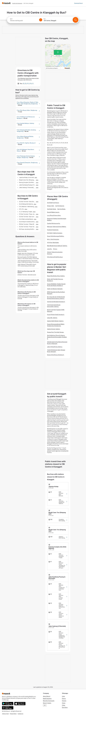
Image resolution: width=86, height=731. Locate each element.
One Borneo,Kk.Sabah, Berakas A (56, 301)
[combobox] (24, 20)
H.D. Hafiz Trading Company (54, 233)
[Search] (75, 20)
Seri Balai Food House (53, 202)
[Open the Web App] (7, 707)
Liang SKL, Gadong (52, 317)
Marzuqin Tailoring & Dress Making (56, 226)
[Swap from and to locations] (40, 19)
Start (11, 18)
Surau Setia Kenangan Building (55, 236)
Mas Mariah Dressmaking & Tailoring (57, 245)
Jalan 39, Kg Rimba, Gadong (54, 346)
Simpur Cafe (50, 206)
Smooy (55, 249)
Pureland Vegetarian (52, 229)
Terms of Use (5, 713)
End (44, 18)
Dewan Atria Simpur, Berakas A (55, 354)
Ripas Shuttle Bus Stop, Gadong (55, 276)
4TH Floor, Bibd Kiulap (53, 242)
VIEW (36, 177)
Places (64, 698)
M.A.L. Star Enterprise (53, 239)
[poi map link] (58, 57)
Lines (63, 696)
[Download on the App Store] (20, 703)
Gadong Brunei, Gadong (53, 329)
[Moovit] (6, 3)
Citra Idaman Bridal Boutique (55, 257)
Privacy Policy (13, 713)
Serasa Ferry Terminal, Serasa (55, 332)
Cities (63, 705)
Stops (63, 703)
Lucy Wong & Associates (54, 215)
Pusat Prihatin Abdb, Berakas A (55, 314)
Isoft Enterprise (59, 206)
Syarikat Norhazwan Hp (53, 223)
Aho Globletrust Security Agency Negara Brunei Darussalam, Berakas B (57, 337)
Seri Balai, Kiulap (51, 209)
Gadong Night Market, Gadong (55, 321)
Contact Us (20, 713)
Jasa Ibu (49, 249)
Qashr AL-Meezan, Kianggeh (54, 288)
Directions (65, 707)
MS (45, 705)
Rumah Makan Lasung (53, 212)
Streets (64, 700)
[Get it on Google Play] (7, 703)
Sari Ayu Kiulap (61, 209)
